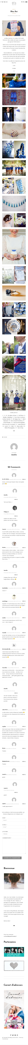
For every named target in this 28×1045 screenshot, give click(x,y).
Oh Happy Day (16, 419)
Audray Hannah (6, 419)
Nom (4, 817)
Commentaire (7, 837)
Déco (14, 9)
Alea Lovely (20, 426)
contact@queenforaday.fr (10, 936)
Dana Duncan (21, 424)
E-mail (4, 824)
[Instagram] (6, 2)
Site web (5, 831)
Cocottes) (12, 424)
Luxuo (6, 426)
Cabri (12, 426)
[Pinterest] (4, 2)
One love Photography (19, 422)
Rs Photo (21, 415)
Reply (24, 479)
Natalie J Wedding (7, 417)
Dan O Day (20, 427)
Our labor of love (12, 415)
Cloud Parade (6, 422)
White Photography (9, 427)
